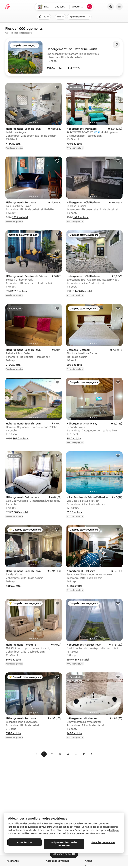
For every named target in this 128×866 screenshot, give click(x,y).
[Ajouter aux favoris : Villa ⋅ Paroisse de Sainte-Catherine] (118, 455)
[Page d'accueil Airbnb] (7, 6)
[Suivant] (92, 754)
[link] (36, 754)
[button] (54, 68)
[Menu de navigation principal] (119, 6)
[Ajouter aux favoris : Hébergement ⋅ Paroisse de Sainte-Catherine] (57, 234)
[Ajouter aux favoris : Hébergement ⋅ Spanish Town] (57, 87)
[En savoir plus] (31, 33)
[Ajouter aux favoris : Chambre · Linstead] (118, 308)
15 (84, 754)
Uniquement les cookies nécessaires (64, 844)
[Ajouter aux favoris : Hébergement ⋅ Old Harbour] (118, 161)
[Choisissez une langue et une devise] (110, 6)
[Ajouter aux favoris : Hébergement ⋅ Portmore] (118, 87)
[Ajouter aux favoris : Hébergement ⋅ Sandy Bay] (118, 382)
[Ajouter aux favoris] (116, 44)
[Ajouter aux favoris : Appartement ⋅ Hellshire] (118, 529)
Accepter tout (25, 842)
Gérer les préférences (103, 842)
